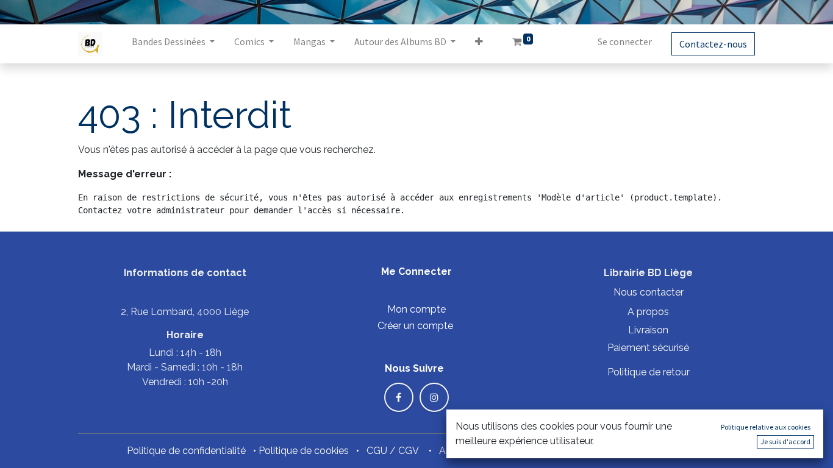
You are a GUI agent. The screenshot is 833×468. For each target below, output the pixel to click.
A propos (648, 311)
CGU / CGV (392, 450)
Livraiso (645, 330)
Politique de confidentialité (186, 450)
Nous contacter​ (648, 292)
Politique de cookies (304, 450)
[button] (479, 43)
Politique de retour (648, 372)
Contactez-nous (713, 44)
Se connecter (625, 41)
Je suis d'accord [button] (785, 441)
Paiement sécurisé (648, 347)
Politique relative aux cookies (765, 426)
